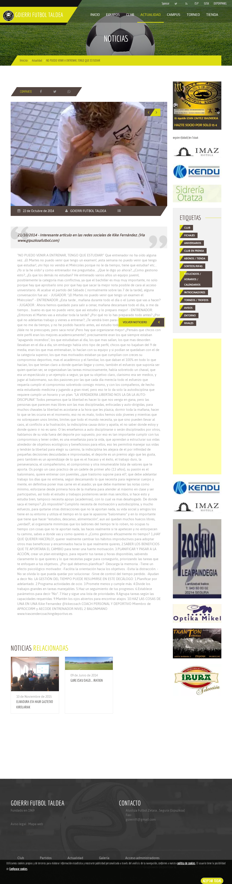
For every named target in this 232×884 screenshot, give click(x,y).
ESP (196, 3)
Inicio (95, 15)
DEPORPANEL (216, 3)
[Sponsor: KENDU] (197, 171)
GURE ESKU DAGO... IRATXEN (86, 680)
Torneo (193, 15)
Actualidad (150, 15)
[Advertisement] (197, 406)
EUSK (206, 3)
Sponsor (164, 3)
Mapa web (35, 824)
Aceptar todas (212, 881)
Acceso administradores (142, 858)
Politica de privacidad (21, 842)
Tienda (212, 15)
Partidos (46, 858)
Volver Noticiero (135, 322)
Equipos (113, 15)
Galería (104, 858)
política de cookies (186, 863)
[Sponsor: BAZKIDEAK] (197, 105)
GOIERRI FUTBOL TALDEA (88, 211)
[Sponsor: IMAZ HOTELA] (197, 151)
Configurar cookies (18, 869)
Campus (173, 15)
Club (130, 15)
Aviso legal (18, 824)
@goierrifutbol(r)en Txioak (185, 137)
